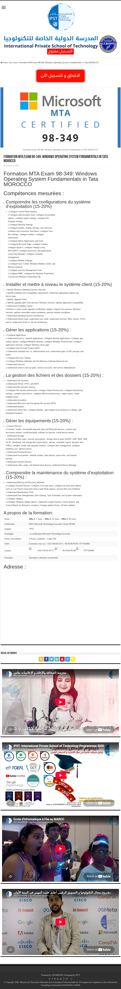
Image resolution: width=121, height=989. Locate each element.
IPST (78, 975)
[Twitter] (51, 659)
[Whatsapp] (80, 659)
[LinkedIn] (57, 659)
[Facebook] (46, 659)
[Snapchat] (73, 659)
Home (5, 62)
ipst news (13, 62)
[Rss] (41, 659)
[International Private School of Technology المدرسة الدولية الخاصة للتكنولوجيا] (60, 16)
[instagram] (67, 659)
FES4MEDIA (57, 975)
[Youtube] (62, 659)
